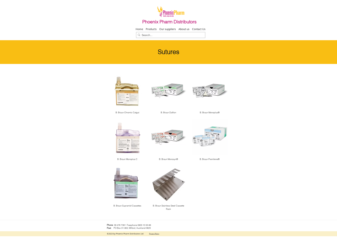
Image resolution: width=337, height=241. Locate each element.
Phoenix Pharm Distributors (169, 22)
